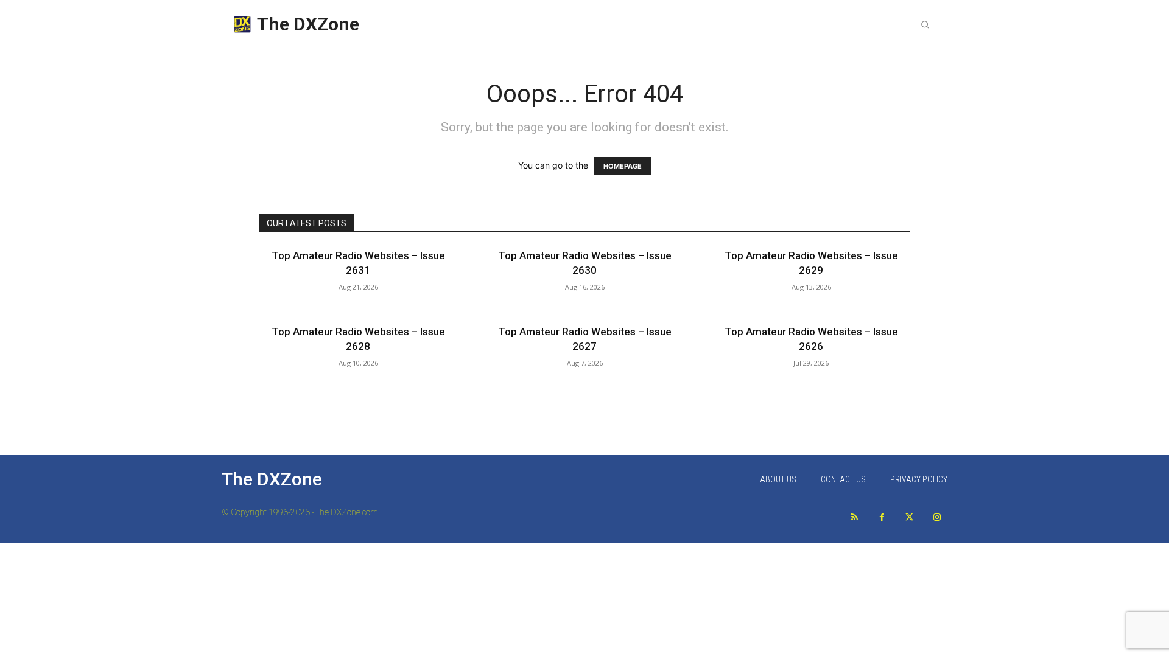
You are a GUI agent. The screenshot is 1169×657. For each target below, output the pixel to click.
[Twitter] (909, 517)
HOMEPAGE (622, 166)
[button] (924, 24)
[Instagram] (936, 517)
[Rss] (854, 517)
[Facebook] (882, 517)
